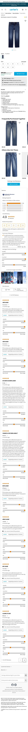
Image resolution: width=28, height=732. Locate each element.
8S (22, 64)
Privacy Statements (18, 689)
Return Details (22, 84)
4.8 (26, 17)
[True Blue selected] (3, 57)
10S (3, 67)
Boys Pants (22, 13)
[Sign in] (22, 9)
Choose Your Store (16, 80)
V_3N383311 (7, 96)
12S (8, 67)
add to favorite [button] (19, 122)
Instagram (15, 685)
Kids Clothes (8, 13)
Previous (1, 1)
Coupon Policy (15, 690)
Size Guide (23, 61)
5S (8, 64)
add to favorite (25, 20)
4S (3, 64)
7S (17, 64)
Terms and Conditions (9, 689)
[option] (11, 134)
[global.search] (25, 680)
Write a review (14, 184)
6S (12, 64)
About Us (3, 670)
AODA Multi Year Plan (7, 690)
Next (27, 1)
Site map (14, 692)
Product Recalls (21, 690)
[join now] (25, 675)
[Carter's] (14, 10)
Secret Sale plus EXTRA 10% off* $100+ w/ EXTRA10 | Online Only (14, 4)
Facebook (12, 685)
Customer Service (5, 666)
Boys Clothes (16, 13)
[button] (14, 35)
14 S (13, 67)
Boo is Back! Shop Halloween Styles (14, 1)
